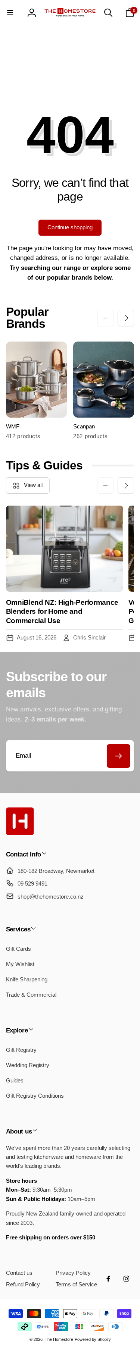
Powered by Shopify (93, 1339)
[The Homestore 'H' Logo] (20, 833)
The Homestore (59, 1339)
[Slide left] (105, 318)
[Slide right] (126, 318)
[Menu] (10, 12)
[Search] (108, 12)
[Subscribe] (118, 756)
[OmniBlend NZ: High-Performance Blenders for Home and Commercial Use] (64, 549)
